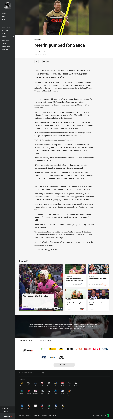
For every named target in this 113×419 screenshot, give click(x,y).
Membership (5, 40)
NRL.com (60, 249)
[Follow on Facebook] (35, 372)
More (4, 36)
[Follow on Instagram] (43, 372)
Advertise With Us (52, 415)
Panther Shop (6, 46)
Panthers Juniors (7, 52)
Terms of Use (21, 415)
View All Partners (64, 365)
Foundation (6, 27)
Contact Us (44, 415)
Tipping (4, 33)
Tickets (4, 43)
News (4, 13)
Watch (4, 16)
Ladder (4, 22)
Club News (37, 39)
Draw (4, 19)
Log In (6, 411)
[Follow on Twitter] (39, 372)
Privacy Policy (29, 415)
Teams (4, 25)
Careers (35, 415)
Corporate (5, 49)
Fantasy (5, 30)
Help (39, 415)
